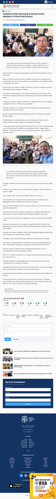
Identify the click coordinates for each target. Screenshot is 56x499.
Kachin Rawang (28, 461)
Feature (31, 440)
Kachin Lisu (28, 459)
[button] (11, 25)
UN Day (30, 447)
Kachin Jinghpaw (28, 458)
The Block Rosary (42, 316)
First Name (7, 392)
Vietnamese (45, 465)
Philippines (36, 315)
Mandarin (28, 467)
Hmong (12, 465)
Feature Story (7, 11)
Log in (28, 451)
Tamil (45, 461)
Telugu (45, 462)
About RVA (24, 440)
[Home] (11, 6)
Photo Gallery (24, 444)
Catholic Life (32, 444)
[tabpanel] (28, 151)
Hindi (12, 464)
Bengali (12, 458)
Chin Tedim (12, 462)
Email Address (8, 387)
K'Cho (12, 467)
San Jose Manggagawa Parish (48, 316)
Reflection (31, 445)
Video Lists (24, 445)
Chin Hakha (12, 461)
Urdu (46, 464)
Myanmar (45, 458)
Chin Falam (12, 459)
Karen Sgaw (28, 464)
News (30, 439)
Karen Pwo (28, 462)
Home (25, 439)
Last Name (7, 397)
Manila (30, 315)
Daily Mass (24, 447)
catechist (6, 315)
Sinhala (45, 459)
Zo (45, 467)
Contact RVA (24, 442)
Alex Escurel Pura (18, 316)
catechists (13, 315)
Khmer (28, 465)
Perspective (31, 442)
